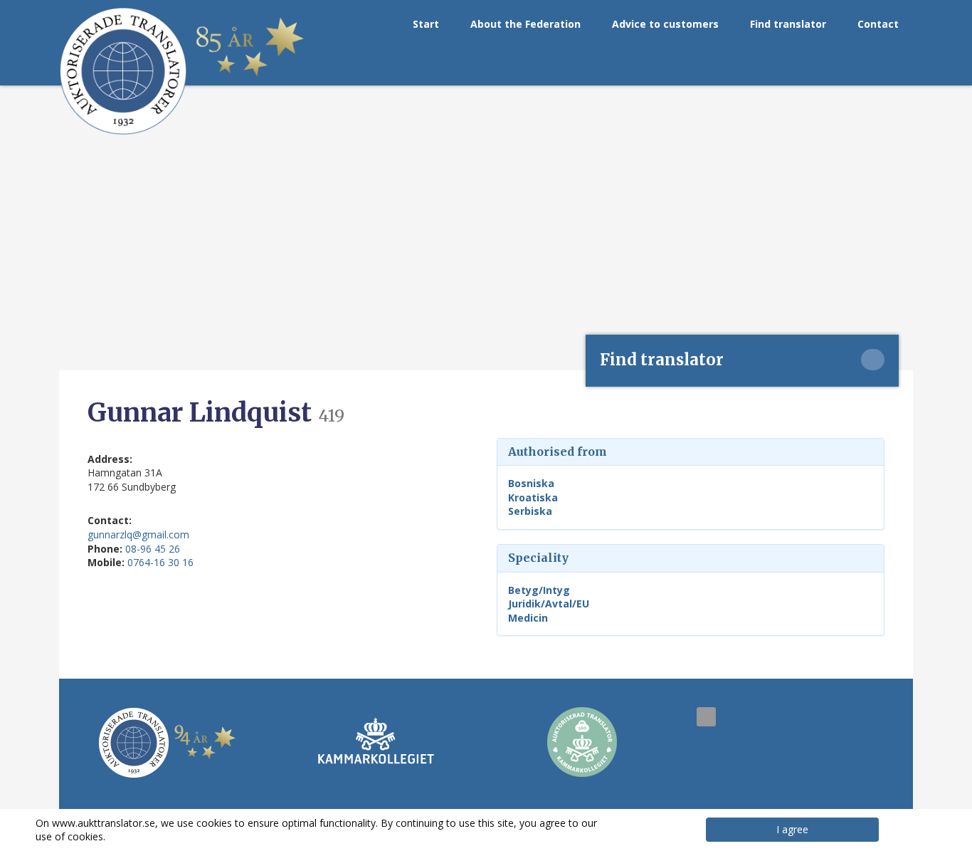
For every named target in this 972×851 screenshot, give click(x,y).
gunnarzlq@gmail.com (138, 534)
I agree (792, 829)
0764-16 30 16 (160, 562)
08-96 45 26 (152, 548)
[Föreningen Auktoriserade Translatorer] (123, 71)
